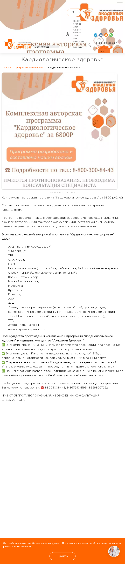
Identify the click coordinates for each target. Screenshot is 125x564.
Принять (62, 556)
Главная (6, 67)
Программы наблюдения (29, 67)
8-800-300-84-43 (105, 43)
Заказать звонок (104, 46)
